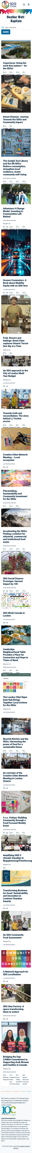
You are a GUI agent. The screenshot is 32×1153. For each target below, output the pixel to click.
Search (6, 32)
